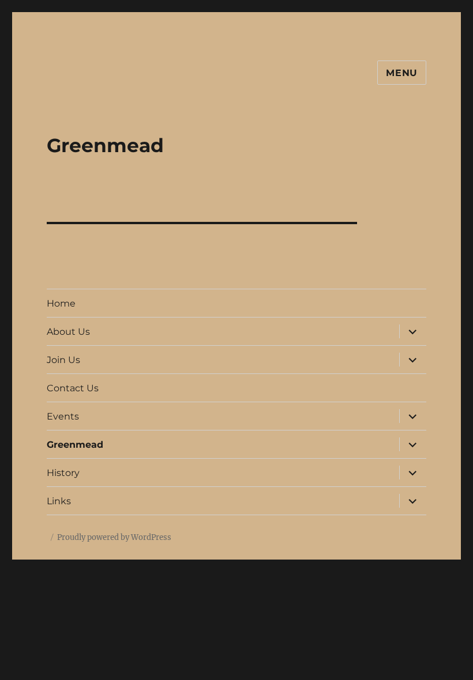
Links (59, 501)
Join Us (63, 359)
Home (61, 303)
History (63, 472)
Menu (402, 72)
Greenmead (75, 444)
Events (63, 416)
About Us (68, 331)
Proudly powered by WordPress (114, 537)
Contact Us (73, 388)
